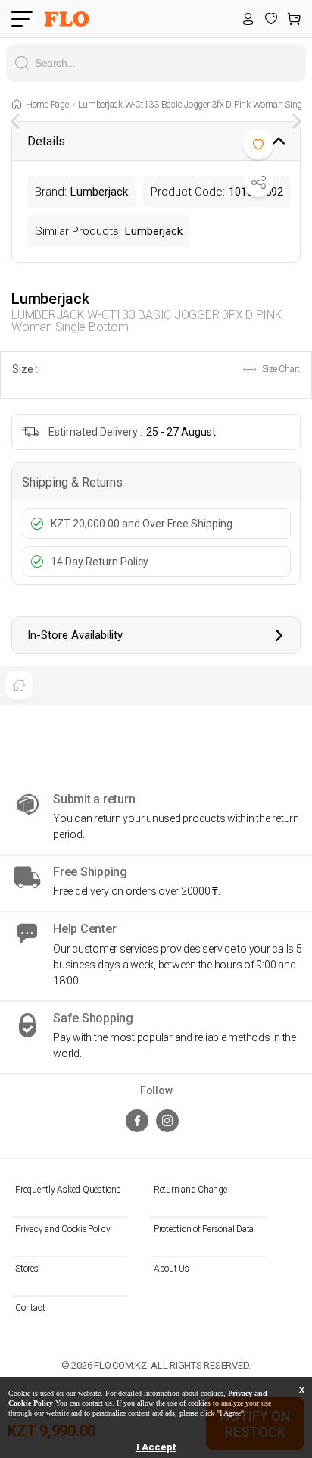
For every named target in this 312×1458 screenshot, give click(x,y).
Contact (30, 1308)
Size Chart (280, 369)
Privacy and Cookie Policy (63, 1229)
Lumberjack (50, 298)
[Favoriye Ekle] (258, 144)
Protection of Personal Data (204, 1229)
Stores (27, 1268)
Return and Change (190, 1189)
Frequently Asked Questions (68, 1189)
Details (46, 141)
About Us (171, 1268)
